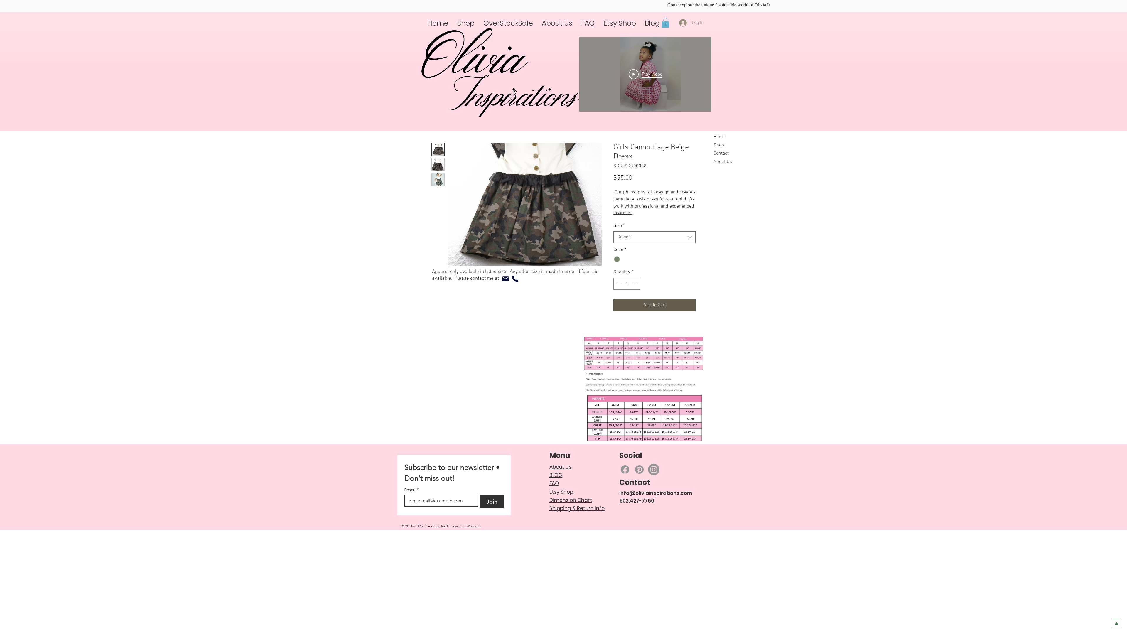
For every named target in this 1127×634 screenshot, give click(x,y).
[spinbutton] (626, 299)
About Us (722, 162)
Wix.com (473, 541)
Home (719, 137)
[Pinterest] (639, 484)
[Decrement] (618, 299)
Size (619, 241)
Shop (718, 145)
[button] (665, 23)
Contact (721, 153)
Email (411, 505)
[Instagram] (653, 484)
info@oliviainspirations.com (655, 508)
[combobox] (654, 252)
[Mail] (505, 279)
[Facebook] (625, 484)
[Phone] (515, 279)
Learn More (638, 195)
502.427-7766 (637, 516)
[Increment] (635, 299)
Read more (622, 228)
